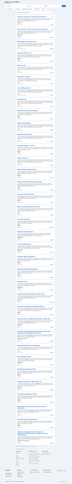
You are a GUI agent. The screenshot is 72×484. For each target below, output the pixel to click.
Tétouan (17, 462)
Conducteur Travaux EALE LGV (25, 194)
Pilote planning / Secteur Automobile (27, 110)
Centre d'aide (19, 475)
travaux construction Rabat (33, 455)
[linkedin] (65, 471)
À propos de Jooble (20, 472)
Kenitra (17, 459)
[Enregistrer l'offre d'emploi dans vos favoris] (53, 17)
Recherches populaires (19, 449)
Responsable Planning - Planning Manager (28, 345)
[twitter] (63, 471)
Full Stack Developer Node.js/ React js (27, 419)
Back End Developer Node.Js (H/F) (26, 369)
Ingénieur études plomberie (24, 134)
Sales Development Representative (26, 169)
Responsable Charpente (23, 76)
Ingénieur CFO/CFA (22, 158)
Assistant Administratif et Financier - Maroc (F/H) (30, 294)
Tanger (17, 455)
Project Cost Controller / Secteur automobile (29, 182)
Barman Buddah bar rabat (24, 356)
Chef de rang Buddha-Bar (24, 244)
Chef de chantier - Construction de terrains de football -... (33, 29)
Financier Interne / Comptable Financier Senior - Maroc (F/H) (33, 319)
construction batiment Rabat (33, 458)
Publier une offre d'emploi (34, 472)
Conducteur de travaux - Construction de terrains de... (32, 16)
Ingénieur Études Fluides (24, 123)
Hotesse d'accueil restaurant (25, 231)
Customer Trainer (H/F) (23, 219)
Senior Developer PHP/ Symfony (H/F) (27, 269)
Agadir (17, 461)
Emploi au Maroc (20, 476)
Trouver (63, 6)
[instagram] (60, 471)
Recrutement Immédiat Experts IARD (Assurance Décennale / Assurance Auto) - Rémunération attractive (34, 332)
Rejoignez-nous (20, 473)
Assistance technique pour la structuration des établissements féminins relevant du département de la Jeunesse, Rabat (32, 433)
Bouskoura (17, 465)
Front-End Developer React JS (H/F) (27, 394)
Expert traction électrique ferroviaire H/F (28, 206)
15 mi (45, 6)
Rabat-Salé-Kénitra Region (20, 458)
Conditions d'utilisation (9, 481)
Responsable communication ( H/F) (26, 41)
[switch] (53, 12)
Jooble (65, 481)
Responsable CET (22, 99)
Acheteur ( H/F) (21, 65)
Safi (16, 454)
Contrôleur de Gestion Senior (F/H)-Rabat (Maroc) (30, 306)
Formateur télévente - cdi (24, 53)
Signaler (52, 24)
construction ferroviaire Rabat (33, 463)
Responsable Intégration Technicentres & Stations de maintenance (31, 407)
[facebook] (58, 471)
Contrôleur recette (22, 281)
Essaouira (17, 457)
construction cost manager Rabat (34, 457)
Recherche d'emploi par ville (46, 454)
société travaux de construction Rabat (35, 454)
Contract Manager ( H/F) (24, 88)
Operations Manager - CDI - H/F (25, 145)
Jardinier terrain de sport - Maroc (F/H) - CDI (29, 381)
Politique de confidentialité (18, 481)
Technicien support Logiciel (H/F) (26, 256)
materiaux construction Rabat (33, 459)
